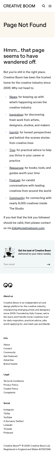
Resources (16, 168)
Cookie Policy (11, 388)
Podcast (14, 180)
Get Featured (10, 356)
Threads (8, 428)
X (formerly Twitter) (14, 421)
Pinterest (8, 432)
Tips (12, 150)
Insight (13, 132)
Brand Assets (10, 363)
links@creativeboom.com (28, 228)
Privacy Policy (11, 384)
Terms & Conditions (14, 381)
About (7, 344)
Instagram (9, 409)
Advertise (9, 360)
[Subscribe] (48, 264)
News (13, 97)
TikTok (7, 413)
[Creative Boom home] (19, 5)
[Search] (43, 5)
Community (16, 198)
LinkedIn (8, 425)
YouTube (8, 417)
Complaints (9, 392)
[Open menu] (50, 5)
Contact (8, 348)
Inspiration (16, 114)
